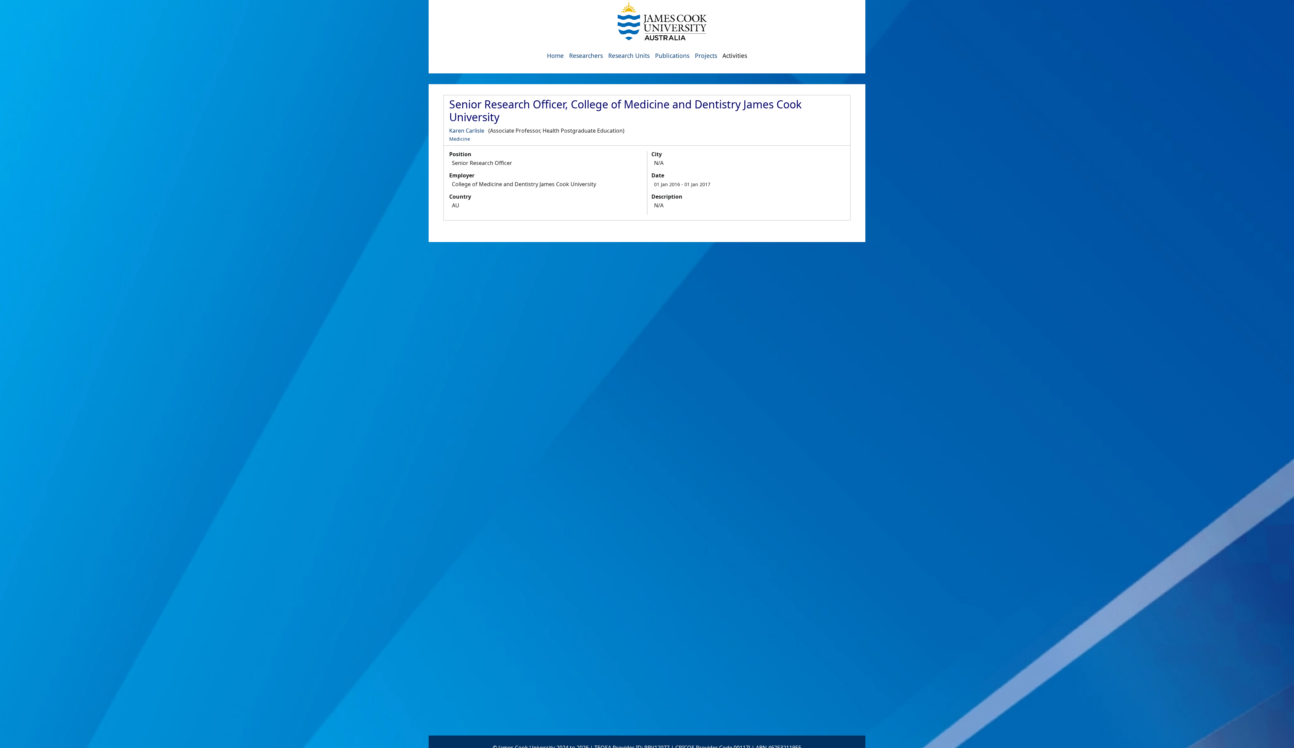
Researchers (586, 56)
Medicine (459, 139)
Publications (672, 56)
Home (555, 56)
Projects (706, 56)
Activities (734, 56)
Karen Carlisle (466, 130)
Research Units (629, 56)
